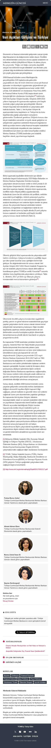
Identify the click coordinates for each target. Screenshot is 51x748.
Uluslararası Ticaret (10, 682)
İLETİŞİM (27, 736)
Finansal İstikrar (9, 32)
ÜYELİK (35, 736)
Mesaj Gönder (8, 601)
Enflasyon (15, 675)
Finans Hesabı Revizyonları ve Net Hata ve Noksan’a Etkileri (26, 647)
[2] (40, 271)
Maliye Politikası (23, 679)
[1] (35, 95)
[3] (37, 279)
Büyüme (7, 675)
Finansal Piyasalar (27, 675)
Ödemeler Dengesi (26, 682)
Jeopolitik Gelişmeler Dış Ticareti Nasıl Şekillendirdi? (25, 651)
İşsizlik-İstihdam (40, 682)
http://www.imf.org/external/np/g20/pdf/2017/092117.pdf (26, 469)
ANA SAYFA (10, 612)
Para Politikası (36, 679)
